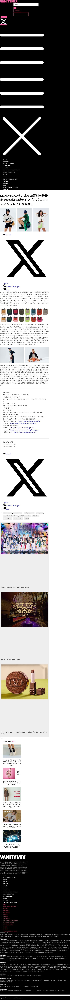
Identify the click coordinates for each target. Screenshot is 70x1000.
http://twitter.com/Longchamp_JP (25, 432)
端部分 (27, 518)
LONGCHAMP (7, 513)
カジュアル (39, 513)
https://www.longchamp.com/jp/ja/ (29, 421)
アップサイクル (18, 513)
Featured (6, 883)
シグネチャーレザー (25, 516)
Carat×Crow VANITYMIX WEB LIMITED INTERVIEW (15, 587)
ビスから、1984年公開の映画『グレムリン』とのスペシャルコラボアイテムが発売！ (12, 826)
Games (5, 886)
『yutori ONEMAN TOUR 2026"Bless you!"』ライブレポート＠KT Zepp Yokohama (12, 845)
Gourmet (6, 890)
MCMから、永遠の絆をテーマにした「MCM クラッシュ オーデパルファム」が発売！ (12, 782)
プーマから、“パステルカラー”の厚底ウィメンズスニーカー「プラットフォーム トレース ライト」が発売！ (12, 762)
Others (5, 900)
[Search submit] (14, 8)
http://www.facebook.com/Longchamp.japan (24, 430)
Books (5, 879)
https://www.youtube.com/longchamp (22, 428)
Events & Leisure (8, 894)
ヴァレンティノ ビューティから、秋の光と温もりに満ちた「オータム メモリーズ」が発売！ (24, 733)
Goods (5, 888)
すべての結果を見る (21, 14)
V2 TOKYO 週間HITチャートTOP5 (10, 659)
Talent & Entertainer (10, 902)
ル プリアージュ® (18, 518)
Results (17, 10)
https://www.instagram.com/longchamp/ (23, 423)
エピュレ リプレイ (29, 513)
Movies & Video (8, 896)
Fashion (5, 881)
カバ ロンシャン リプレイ (10, 516)
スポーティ (35, 516)
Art (4, 875)
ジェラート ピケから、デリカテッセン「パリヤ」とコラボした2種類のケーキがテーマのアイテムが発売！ (12, 805)
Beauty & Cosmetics (9, 877)
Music (5, 898)
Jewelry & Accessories (10, 892)
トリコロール (7, 518)
